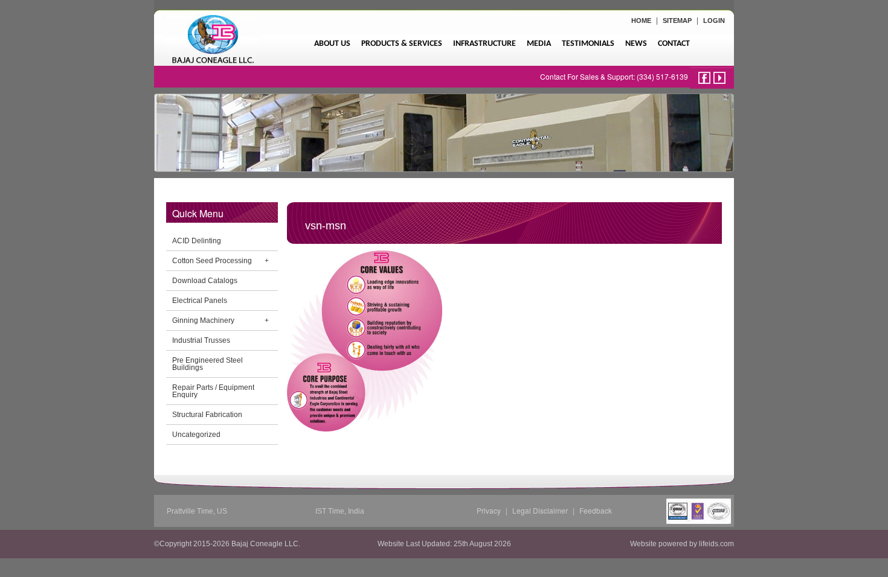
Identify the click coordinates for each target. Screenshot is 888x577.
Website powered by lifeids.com (682, 544)
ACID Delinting (196, 241)
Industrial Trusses (201, 340)
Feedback (595, 510)
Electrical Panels (199, 300)
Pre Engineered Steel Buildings (207, 364)
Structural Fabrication (207, 414)
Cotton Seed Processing (212, 261)
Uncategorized (196, 434)
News (636, 43)
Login (714, 20)
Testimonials (588, 43)
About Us (332, 43)
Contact (674, 43)
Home (641, 20)
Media (539, 43)
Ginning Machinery (203, 320)
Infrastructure (484, 43)
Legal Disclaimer (540, 510)
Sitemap (677, 20)
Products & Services (401, 43)
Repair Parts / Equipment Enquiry (213, 391)
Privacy (489, 510)
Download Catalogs (204, 280)
